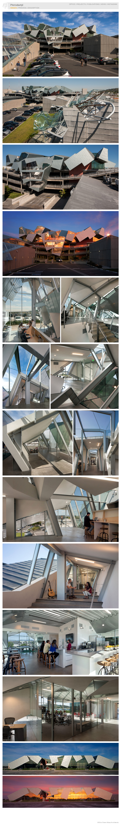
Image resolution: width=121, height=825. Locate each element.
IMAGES (13, 8)
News (103, 4)
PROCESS (22, 8)
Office (72, 4)
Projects (81, 4)
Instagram (112, 4)
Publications (93, 4)
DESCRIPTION (33, 8)
